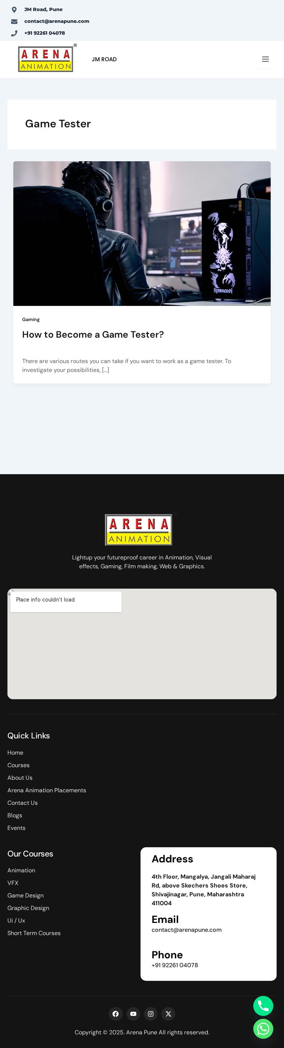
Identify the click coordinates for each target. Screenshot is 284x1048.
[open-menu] (265, 59)
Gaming (31, 319)
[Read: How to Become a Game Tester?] (142, 233)
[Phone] (263, 1006)
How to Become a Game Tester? (93, 334)
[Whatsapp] (263, 1029)
